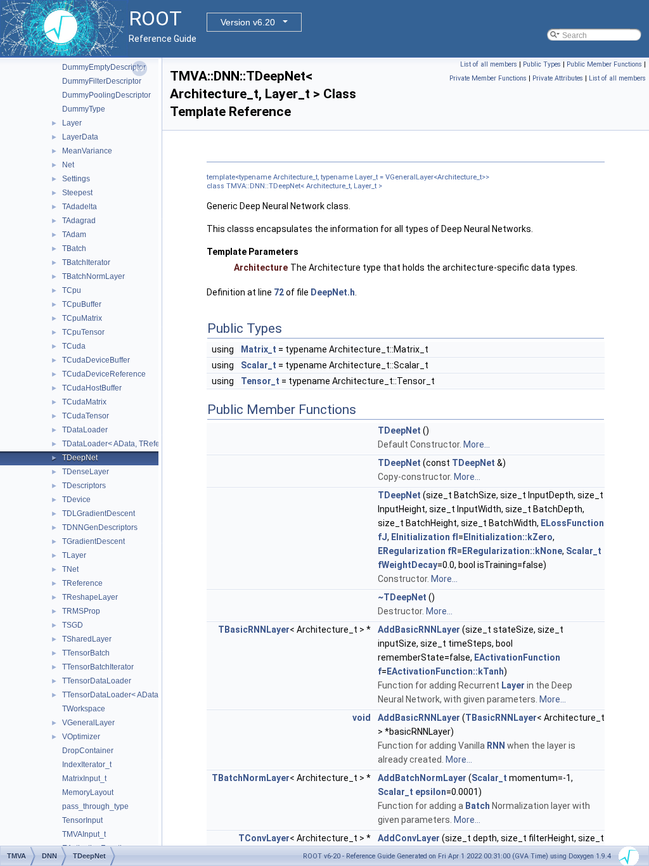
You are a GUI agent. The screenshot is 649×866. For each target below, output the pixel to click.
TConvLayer (264, 838)
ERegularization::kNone (512, 551)
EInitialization (420, 537)
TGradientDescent (93, 541)
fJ (382, 537)
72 (279, 292)
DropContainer (87, 750)
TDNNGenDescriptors (100, 527)
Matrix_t (258, 349)
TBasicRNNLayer (254, 629)
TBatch (74, 248)
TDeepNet (80, 457)
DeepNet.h (333, 292)
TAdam (74, 234)
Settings (76, 178)
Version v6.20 (248, 22)
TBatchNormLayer (93, 276)
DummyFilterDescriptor (101, 81)
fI (455, 537)
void (361, 718)
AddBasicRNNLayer (419, 629)
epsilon (430, 792)
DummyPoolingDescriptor (106, 95)
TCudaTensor (85, 415)
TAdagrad (79, 220)
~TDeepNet (402, 597)
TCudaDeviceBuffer (96, 360)
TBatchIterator (86, 262)
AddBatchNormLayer (422, 778)
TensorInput (82, 820)
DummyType (83, 109)
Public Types (542, 64)
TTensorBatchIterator (98, 666)
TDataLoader (85, 429)
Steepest (77, 192)
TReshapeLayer (90, 597)
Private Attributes (557, 78)
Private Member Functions (488, 78)
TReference (82, 583)
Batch (477, 806)
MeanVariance (87, 150)
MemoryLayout (87, 792)
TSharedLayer (87, 639)
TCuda (74, 346)
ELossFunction (572, 523)
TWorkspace (83, 708)
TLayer (74, 555)
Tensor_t (260, 381)
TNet (70, 569)
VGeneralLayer (88, 722)
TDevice (76, 499)
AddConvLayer (409, 838)
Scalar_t (258, 365)
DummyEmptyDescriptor (104, 67)
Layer (72, 123)
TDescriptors (84, 485)
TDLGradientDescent (98, 513)
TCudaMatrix (84, 401)
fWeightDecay (407, 565)
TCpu (71, 290)
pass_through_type (95, 806)
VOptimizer (81, 736)
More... (476, 444)
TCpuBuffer (81, 304)
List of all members (488, 64)
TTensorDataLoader (96, 680)
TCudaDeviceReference (104, 374)
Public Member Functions (604, 64)
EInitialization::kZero (508, 537)
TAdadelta (79, 206)
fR (452, 551)
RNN (496, 745)
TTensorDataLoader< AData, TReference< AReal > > (152, 694)
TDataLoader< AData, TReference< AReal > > (140, 443)
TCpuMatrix (82, 318)
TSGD (72, 625)
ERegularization (412, 551)
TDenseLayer (85, 471)
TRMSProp (81, 611)
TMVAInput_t (84, 834)
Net (68, 164)
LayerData (80, 136)
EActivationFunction (517, 657)
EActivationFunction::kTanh (445, 671)
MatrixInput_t (84, 778)
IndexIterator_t (87, 764)
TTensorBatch (86, 653)
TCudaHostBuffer (92, 388)
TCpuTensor (83, 332)
